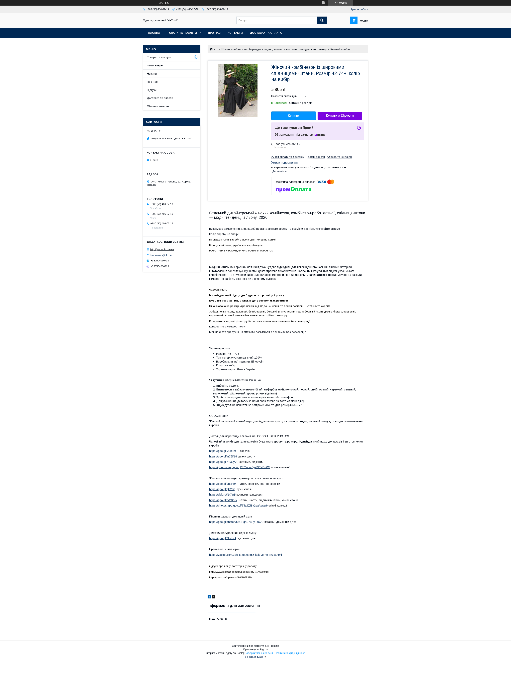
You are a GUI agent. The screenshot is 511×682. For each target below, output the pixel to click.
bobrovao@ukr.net (161, 254)
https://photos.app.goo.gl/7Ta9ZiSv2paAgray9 (238, 505)
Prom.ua (274, 646)
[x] (213, 597)
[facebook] (209, 597)
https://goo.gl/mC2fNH (223, 456)
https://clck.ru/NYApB (222, 494)
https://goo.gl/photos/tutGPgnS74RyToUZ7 (236, 521)
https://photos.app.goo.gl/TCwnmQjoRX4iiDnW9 (239, 467)
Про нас (152, 81)
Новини (152, 73)
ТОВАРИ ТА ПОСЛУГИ (182, 32)
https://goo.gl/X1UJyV (223, 461)
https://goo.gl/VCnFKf (222, 450)
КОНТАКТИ (235, 32)
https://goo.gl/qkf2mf (222, 489)
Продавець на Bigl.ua (255, 649)
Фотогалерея (155, 65)
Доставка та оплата (266, 32)
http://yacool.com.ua (162, 249)
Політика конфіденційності (290, 653)
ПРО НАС (214, 32)
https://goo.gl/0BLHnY (223, 483)
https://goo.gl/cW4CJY (223, 500)
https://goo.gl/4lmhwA (222, 538)
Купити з (333, 115)
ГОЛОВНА (153, 32)
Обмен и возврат (158, 106)
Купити (293, 115)
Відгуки (151, 90)
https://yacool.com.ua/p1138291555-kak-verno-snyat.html (245, 554)
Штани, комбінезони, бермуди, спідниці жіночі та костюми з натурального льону (274, 49)
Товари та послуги (159, 57)
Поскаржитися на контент (259, 653)
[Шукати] (322, 20)
